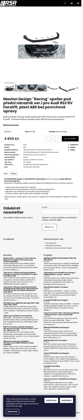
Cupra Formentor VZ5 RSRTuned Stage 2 (60, 379)
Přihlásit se (49, 227)
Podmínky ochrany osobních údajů (58, 248)
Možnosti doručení (11, 125)
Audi (24, 145)
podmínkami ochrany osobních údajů (59, 218)
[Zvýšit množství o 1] (58, 138)
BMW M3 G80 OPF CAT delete (55, 340)
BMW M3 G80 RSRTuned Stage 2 (56, 327)
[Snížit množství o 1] (47, 138)
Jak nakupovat (50, 243)
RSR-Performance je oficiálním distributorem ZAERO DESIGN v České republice (18, 343)
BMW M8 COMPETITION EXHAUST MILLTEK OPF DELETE (60, 259)
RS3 (24, 147)
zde (20, 406)
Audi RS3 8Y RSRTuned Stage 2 (56, 300)
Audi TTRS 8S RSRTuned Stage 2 (56, 353)
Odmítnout (51, 400)
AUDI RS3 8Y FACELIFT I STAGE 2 (56, 287)
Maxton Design (61, 132)
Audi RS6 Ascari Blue (52, 366)
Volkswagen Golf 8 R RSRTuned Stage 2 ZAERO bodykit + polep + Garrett (59, 273)
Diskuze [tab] (14, 174)
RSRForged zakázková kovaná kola (17, 316)
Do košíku (72, 139)
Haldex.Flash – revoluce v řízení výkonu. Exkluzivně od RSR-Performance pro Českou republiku (19, 259)
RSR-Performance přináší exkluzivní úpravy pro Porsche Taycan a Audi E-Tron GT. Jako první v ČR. (20, 328)
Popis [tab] (6, 174)
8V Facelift (26, 162)
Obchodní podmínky (53, 245)
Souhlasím (66, 400)
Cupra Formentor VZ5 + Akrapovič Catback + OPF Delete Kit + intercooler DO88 (61, 314)
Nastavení (12, 411)
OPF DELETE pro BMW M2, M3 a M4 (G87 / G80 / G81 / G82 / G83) (21, 304)
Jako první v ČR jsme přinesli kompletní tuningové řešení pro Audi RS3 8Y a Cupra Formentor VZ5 (20, 274)
